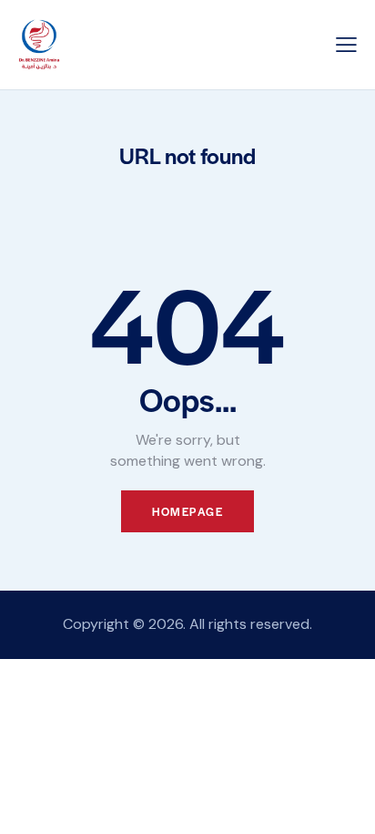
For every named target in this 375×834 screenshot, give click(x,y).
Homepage (187, 511)
